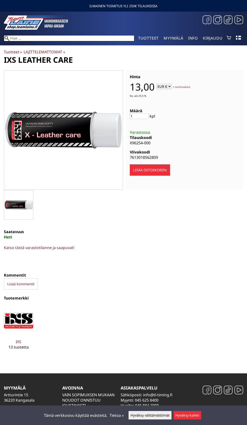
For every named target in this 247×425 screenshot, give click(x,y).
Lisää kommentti (20, 284)
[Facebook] (207, 20)
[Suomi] (239, 38)
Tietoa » (117, 415)
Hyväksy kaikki (187, 415)
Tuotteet (148, 38)
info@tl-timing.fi (157, 394)
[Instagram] (217, 20)
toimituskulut (182, 87)
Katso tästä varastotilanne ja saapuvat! (39, 247)
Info (193, 38)
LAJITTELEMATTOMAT (44, 52)
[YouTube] (238, 20)
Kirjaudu (212, 38)
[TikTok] (228, 20)
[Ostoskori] (228, 38)
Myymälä (173, 38)
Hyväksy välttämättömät (150, 415)
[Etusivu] (40, 28)
